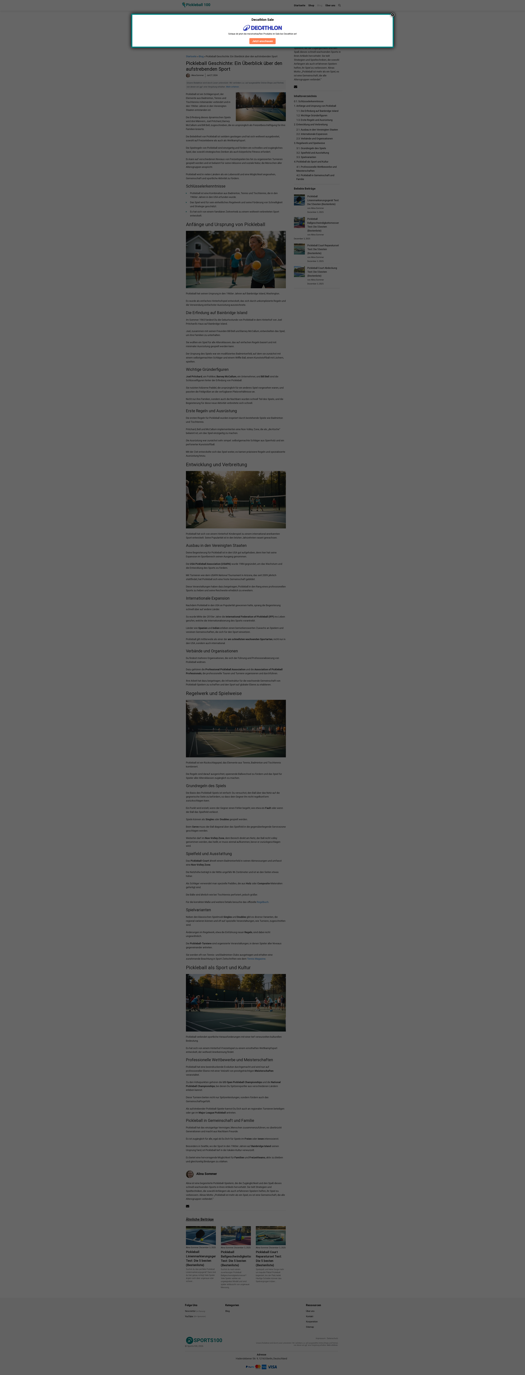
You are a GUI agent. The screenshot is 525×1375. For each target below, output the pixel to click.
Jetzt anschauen (262, 41)
